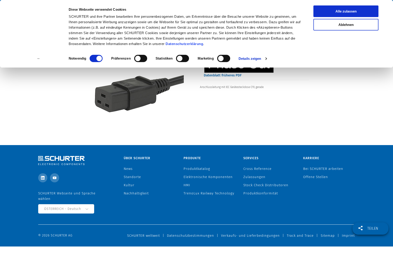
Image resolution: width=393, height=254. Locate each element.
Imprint (348, 236)
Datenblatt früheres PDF (223, 75)
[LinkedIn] (42, 177)
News (128, 169)
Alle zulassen (346, 11)
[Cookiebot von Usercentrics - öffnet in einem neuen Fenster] (38, 58)
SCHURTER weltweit (143, 236)
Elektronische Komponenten (208, 177)
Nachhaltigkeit (136, 193)
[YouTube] (54, 177)
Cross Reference (257, 169)
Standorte (132, 177)
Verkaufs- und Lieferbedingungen (250, 236)
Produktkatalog (197, 169)
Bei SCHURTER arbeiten (323, 169)
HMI (187, 185)
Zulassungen (254, 177)
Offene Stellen (315, 177)
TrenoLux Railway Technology (209, 193)
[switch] (140, 58)
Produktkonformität (260, 193)
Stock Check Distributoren (265, 185)
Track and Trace (300, 236)
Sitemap (328, 236)
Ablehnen (346, 25)
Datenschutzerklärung (184, 44)
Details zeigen (250, 58)
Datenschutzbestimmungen (190, 236)
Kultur (129, 185)
